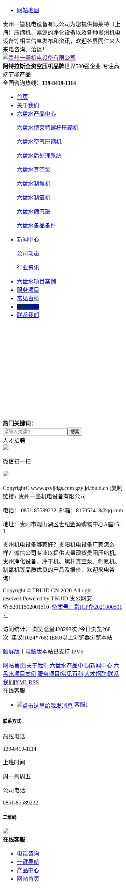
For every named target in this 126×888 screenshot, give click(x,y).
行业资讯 (28, 267)
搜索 (74, 431)
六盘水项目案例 (36, 281)
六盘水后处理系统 (39, 156)
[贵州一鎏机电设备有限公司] (39, 58)
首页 (22, 97)
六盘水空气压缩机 (39, 142)
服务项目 (28, 290)
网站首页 (14, 666)
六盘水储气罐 (33, 212)
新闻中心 (28, 240)
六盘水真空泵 (33, 170)
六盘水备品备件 (36, 226)
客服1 (80, 705)
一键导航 (28, 862)
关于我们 (28, 105)
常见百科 (28, 298)
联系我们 (28, 315)
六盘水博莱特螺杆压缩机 (47, 128)
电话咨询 (28, 854)
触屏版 (11, 652)
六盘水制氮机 (33, 184)
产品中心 (28, 870)
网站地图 (28, 10)
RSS (34, 682)
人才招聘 (28, 307)
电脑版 (33, 652)
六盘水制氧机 (33, 198)
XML (21, 682)
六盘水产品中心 (36, 114)
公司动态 (28, 254)
